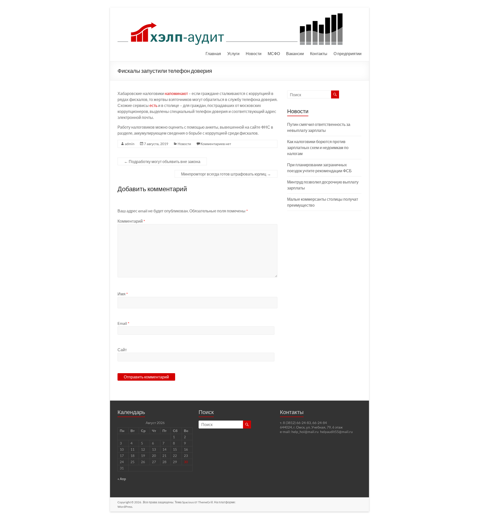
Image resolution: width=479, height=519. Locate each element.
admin (129, 144)
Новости (253, 53)
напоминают (176, 93)
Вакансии (295, 53)
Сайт (122, 349)
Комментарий (131, 221)
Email (123, 323)
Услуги (233, 53)
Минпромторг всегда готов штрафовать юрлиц (226, 174)
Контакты (318, 53)
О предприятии (347, 53)
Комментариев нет (216, 144)
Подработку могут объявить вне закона (162, 161)
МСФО (274, 53)
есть (153, 105)
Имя (123, 293)
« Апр (122, 479)
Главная (213, 53)
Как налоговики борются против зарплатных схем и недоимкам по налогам (318, 147)
